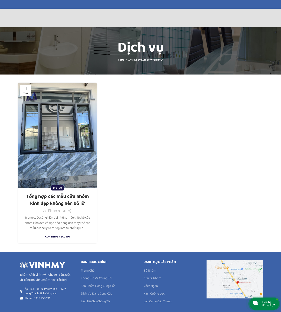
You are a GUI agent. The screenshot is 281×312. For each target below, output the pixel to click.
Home (121, 60)
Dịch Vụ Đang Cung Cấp (96, 293)
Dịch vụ (57, 188)
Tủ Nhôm (150, 270)
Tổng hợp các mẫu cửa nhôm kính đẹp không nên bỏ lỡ (57, 200)
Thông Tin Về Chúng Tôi (96, 278)
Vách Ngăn (151, 286)
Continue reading (57, 236)
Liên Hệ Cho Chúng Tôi (95, 301)
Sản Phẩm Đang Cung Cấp (98, 286)
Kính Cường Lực (154, 293)
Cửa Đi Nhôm (152, 278)
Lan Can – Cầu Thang (158, 301)
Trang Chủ (88, 270)
